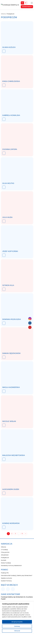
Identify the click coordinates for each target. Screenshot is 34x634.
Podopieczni (5, 558)
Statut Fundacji (6, 563)
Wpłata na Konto (6, 578)
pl (22, 3)
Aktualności (4, 555)
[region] (17, 617)
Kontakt (3, 560)
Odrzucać (17, 631)
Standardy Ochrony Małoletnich (11, 565)
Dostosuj (17, 626)
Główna (3, 14)
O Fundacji (4, 550)
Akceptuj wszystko (17, 622)
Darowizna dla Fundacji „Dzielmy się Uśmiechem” (17, 575)
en (25, 3)
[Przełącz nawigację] (32, 2)
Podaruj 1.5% (5, 573)
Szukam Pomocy (27, 6)
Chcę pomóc (5, 552)
